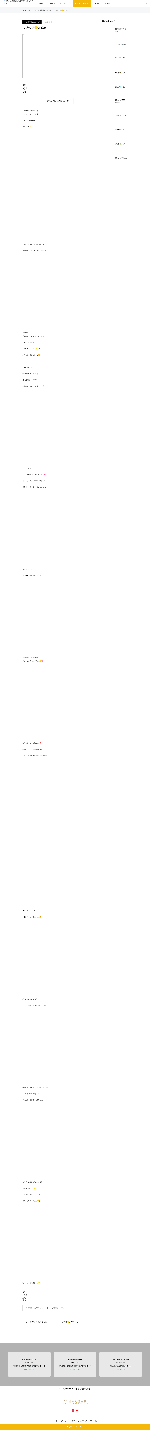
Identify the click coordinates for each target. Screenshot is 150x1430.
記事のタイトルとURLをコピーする (58, 101)
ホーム (41, 3)
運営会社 (108, 3)
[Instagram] (73, 1410)
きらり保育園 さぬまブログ (31, 22)
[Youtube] (77, 1410)
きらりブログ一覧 (81, 3)
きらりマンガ (65, 3)
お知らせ (96, 3)
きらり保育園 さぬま (38, 1308)
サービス (52, 3)
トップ (55, 1421)
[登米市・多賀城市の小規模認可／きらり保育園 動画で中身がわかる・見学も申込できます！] (75, 1402)
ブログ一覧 (93, 1421)
